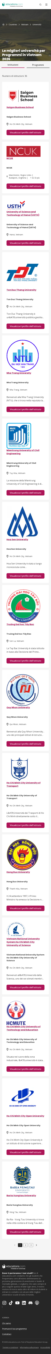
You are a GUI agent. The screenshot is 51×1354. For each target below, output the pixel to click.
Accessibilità (45, 1347)
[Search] (40, 4)
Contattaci (6, 1334)
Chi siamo (6, 1323)
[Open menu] (46, 4)
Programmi (38, 64)
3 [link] (31, 1245)
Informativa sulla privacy (29, 1347)
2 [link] (25, 1245)
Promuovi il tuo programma (14, 1328)
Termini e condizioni (10, 1347)
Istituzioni (13, 64)
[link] (37, 24)
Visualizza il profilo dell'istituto (25, 132)
